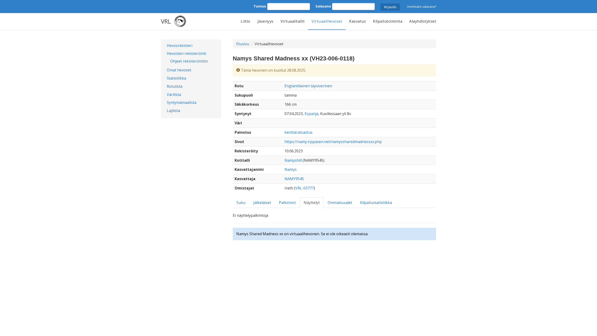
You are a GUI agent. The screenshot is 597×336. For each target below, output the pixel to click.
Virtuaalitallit (293, 21)
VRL (166, 21)
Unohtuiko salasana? (421, 6)
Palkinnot (287, 202)
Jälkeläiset (262, 202)
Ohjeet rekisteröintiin (189, 61)
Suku (240, 202)
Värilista (174, 94)
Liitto (245, 21)
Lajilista (173, 110)
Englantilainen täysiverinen (308, 85)
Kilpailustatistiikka (376, 202)
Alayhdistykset (422, 21)
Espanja (311, 113)
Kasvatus (357, 21)
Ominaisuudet (340, 202)
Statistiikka (176, 78)
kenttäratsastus (298, 132)
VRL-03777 (304, 188)
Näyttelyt (312, 202)
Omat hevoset (179, 70)
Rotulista (174, 86)
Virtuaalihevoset (327, 21)
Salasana (323, 6)
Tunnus (259, 6)
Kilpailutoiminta (387, 21)
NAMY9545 (294, 178)
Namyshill (293, 160)
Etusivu (242, 43)
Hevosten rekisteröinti (186, 53)
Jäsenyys (265, 21)
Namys (291, 169)
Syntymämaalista (181, 102)
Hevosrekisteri (179, 45)
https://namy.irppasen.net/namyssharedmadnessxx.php (333, 141)
